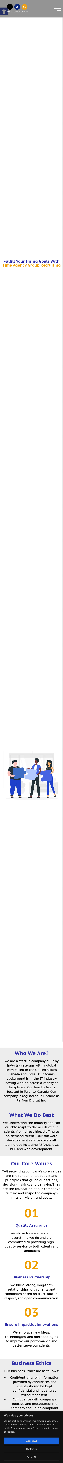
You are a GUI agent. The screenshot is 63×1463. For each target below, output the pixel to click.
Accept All (31, 1440)
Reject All (31, 1457)
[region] (31, 1437)
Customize (31, 1449)
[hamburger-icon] (56, 9)
